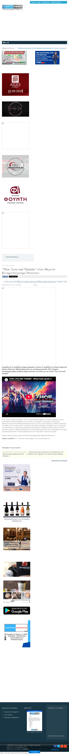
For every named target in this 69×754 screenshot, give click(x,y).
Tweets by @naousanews (56, 736)
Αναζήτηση (45, 2)
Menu (5, 42)
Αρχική (33, 2)
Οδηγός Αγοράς (56, 2)
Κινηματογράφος (15, 448)
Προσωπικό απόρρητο (11, 712)
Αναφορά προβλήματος (11, 717)
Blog (38, 2)
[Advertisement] (34, 26)
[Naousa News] (12, 7)
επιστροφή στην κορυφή (59, 460)
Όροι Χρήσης (8, 715)
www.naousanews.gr (12, 257)
